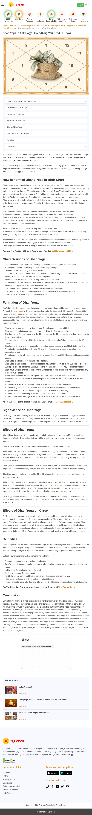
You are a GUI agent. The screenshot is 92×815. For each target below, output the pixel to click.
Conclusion (10, 146)
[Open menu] (3, 5)
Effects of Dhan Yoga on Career (18, 133)
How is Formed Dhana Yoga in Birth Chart (21, 101)
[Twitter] (62, 786)
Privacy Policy (9, 779)
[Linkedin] (57, 786)
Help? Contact (9, 793)
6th (77, 217)
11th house (57, 485)
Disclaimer (7, 783)
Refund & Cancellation (12, 786)
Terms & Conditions (11, 790)
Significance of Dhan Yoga (16, 120)
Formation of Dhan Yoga (15, 114)
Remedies (10, 140)
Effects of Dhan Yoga (14, 127)
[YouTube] (67, 786)
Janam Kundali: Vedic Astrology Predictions (24, 26)
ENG (86, 5)
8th (81, 217)
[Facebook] (52, 786)
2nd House (18, 311)
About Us (7, 772)
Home (5, 26)
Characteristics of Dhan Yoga (17, 108)
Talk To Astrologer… (63, 402)
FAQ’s (5, 776)
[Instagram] (48, 786)
